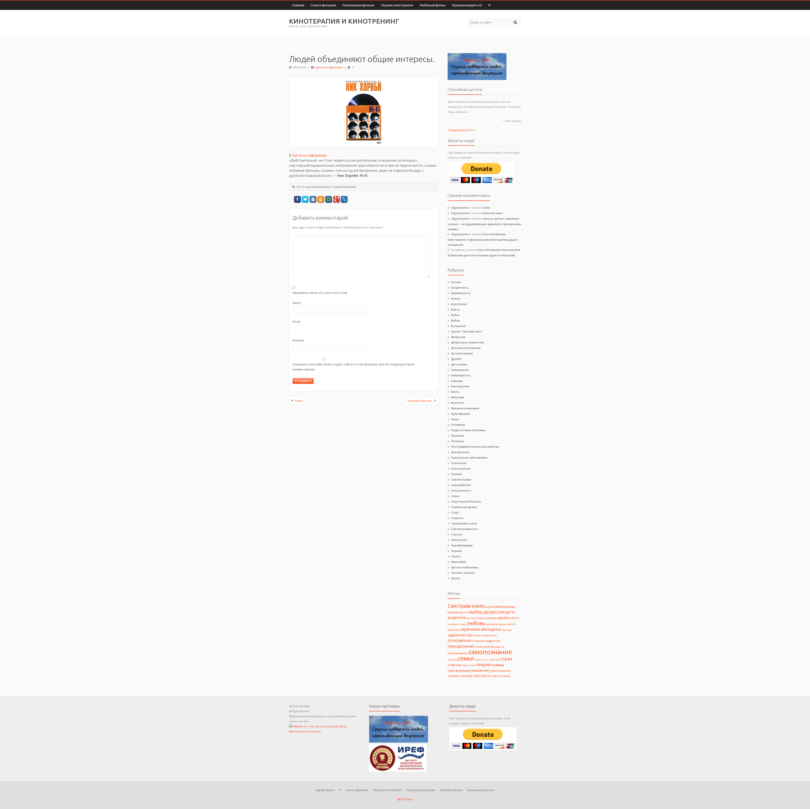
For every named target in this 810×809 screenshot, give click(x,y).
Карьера (457, 381)
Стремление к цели (464, 523)
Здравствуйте (325, 790)
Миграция (457, 397)
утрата (494, 670)
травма (497, 665)
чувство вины (501, 676)
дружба (503, 617)
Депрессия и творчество (467, 342)
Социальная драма (464, 507)
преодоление (461, 646)
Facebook (297, 199)
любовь (476, 623)
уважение (479, 670)
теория (483, 664)
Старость (457, 518)
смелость (480, 659)
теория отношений (343, 187)
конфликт (453, 624)
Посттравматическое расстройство (475, 446)
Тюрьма (456, 551)
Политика (457, 441)
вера (488, 607)
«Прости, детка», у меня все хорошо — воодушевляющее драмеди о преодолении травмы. (484, 224)
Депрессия (458, 337)
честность (482, 675)
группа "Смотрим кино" (467, 331)
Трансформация (461, 545)
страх (506, 659)
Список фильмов (323, 5)
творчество (468, 665)
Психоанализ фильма (358, 5)
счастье (454, 664)
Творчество (459, 540)
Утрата (456, 556)
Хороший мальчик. (419, 400)
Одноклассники (320, 199)
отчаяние (478, 641)
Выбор (455, 320)
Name (296, 303)
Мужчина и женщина (465, 408)
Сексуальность (461, 490)
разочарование (458, 653)
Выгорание (458, 326)
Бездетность (459, 287)
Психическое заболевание (469, 457)
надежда (506, 629)
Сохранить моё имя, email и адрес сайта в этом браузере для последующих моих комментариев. (353, 366)
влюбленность (458, 612)
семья (466, 658)
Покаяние (457, 436)
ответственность (485, 635)
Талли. (486, 207)
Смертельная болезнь (466, 501)
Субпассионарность (464, 529)
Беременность (461, 293)
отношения (459, 640)
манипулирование (496, 624)
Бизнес (455, 298)
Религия (456, 474)
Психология (458, 463)
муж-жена (454, 630)
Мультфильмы (460, 414)
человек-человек (460, 676)
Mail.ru (328, 199)
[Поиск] (516, 22)
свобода (453, 659)
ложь (463, 624)
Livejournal (344, 199)
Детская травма (462, 353)
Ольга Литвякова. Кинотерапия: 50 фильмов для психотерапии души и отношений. (483, 239)
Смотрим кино (466, 605)
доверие (491, 618)
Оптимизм (458, 425)
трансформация (459, 671)
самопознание (490, 652)
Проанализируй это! (467, 5)
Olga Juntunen (460, 207)
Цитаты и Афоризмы (309, 155)
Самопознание (461, 479)
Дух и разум (459, 364)
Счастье (456, 534)
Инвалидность (461, 375)
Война (455, 315)
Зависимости (460, 370)
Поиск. (299, 400)
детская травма (475, 618)
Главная (298, 5)
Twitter (305, 199)
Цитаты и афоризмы (329, 67)
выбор (476, 612)
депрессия (494, 612)
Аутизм (456, 282)
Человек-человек (463, 573)
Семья (455, 496)
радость (499, 646)
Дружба (456, 359)
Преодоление (460, 452)
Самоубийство (461, 485)
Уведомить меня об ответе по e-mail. (320, 292)
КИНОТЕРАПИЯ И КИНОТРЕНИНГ (344, 21)
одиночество (460, 634)
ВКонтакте (313, 199)
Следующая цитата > (462, 130)
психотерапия (484, 646)
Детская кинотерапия (466, 348)
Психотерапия (460, 468)
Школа (455, 578)
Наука (455, 419)
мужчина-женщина (318, 187)
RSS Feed (406, 799)
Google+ (336, 199)
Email (296, 321)
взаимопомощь (503, 606)
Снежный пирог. (493, 213)
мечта (512, 624)
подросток (492, 641)
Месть (455, 392)
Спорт (455, 512)
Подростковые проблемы (468, 430)
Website (298, 340)
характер (505, 670)
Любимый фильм (432, 5)
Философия (458, 562)
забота (514, 618)
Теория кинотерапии (397, 5)
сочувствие (493, 659)
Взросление (459, 304)
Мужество (457, 403)
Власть (455, 309)
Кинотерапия (460, 386)
